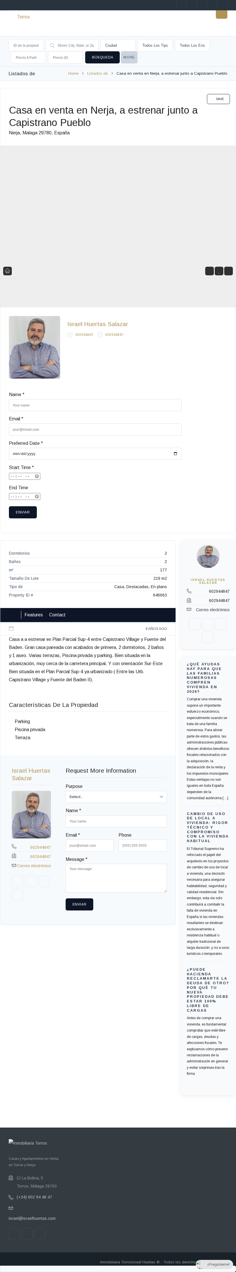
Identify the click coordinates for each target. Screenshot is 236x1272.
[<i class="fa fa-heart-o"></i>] (219, 271)
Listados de (97, 73)
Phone (125, 835)
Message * (76, 859)
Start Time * (21, 467)
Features (33, 614)
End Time (18, 487)
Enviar (23, 512)
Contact (57, 614)
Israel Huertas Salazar (97, 324)
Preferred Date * (26, 443)
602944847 (84, 335)
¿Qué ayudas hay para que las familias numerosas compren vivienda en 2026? (204, 678)
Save (220, 99)
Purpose (74, 786)
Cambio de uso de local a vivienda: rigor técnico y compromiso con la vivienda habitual (208, 827)
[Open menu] (221, 13)
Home (73, 73)
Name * (16, 394)
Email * (16, 418)
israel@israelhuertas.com (32, 1218)
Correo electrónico (34, 865)
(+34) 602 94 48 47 (34, 1197)
